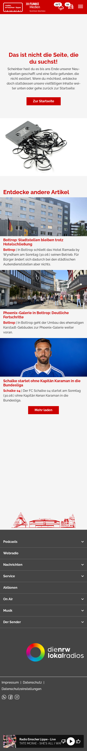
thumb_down (63, 741)
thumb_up (78, 741)
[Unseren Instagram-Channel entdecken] (17, 697)
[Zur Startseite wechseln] (13, 7)
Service (9, 576)
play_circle (71, 741)
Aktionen (10, 588)
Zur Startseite (43, 101)
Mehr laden (43, 410)
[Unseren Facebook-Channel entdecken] (10, 697)
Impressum (10, 682)
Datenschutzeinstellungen (21, 689)
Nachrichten (12, 565)
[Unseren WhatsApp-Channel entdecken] (4, 697)
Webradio (10, 553)
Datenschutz (32, 682)
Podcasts (10, 542)
